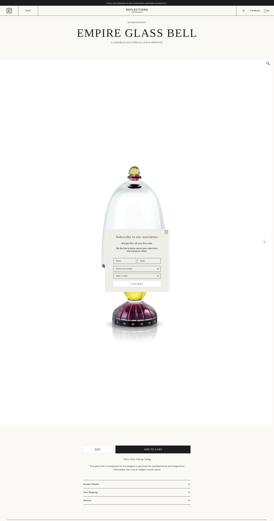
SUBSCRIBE (137, 284)
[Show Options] (157, 268)
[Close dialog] (166, 232)
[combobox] (136, 268)
